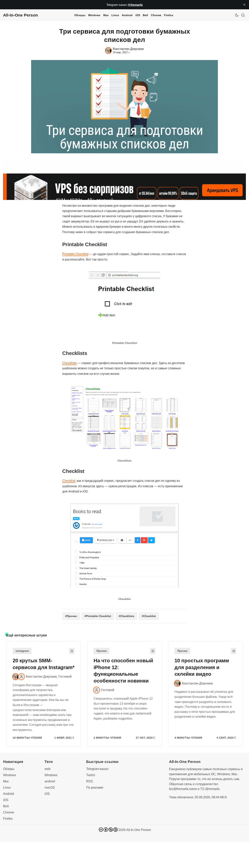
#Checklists (126, 616)
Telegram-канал (97, 769)
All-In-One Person (138, 830)
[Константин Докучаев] (15, 677)
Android (127, 15)
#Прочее (71, 616)
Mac (106, 15)
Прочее (101, 650)
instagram (22, 650)
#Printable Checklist (97, 616)
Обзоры (79, 15)
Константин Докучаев (41, 676)
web (47, 769)
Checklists (69, 363)
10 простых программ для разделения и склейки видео (201, 667)
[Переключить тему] (237, 15)
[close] (244, 5)
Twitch (90, 775)
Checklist (68, 480)
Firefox (168, 15)
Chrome (156, 15)
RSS (89, 781)
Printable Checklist (75, 254)
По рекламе (94, 787)
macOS (50, 787)
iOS (137, 15)
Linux (115, 15)
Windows (94, 15)
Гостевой (65, 676)
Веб (145, 15)
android (50, 781)
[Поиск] (243, 15)
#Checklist (149, 616)
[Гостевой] (21, 677)
